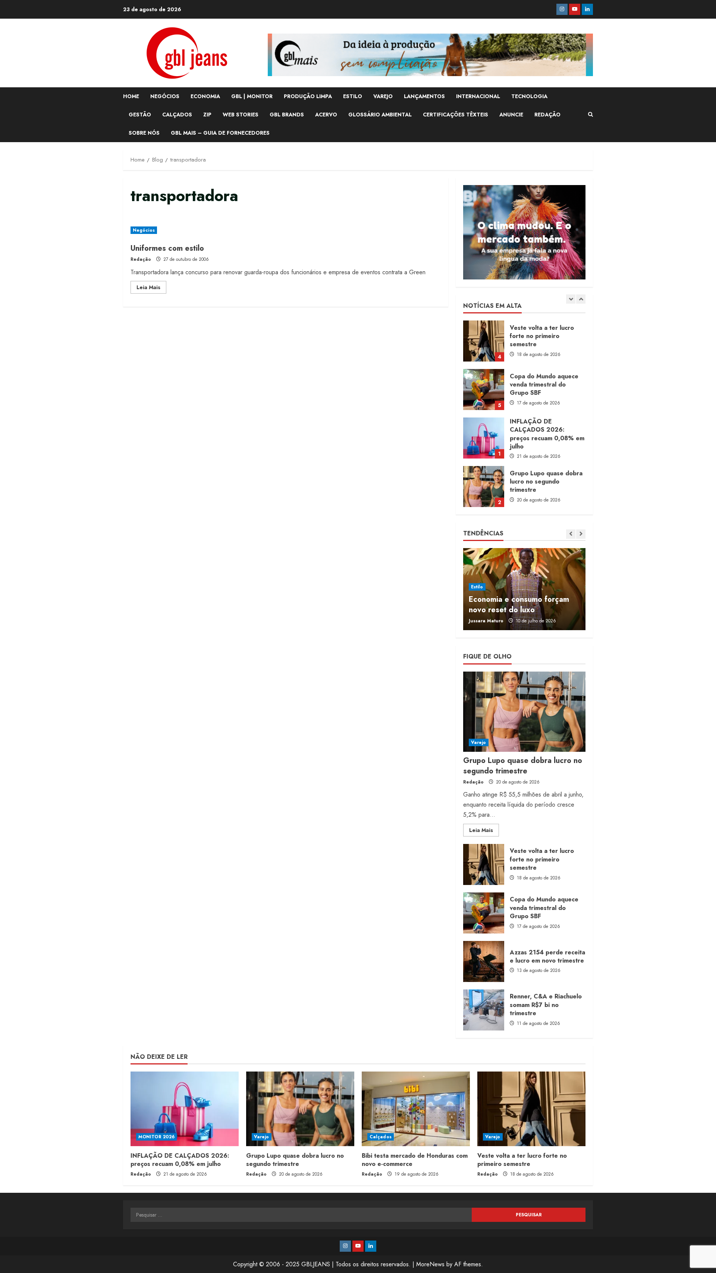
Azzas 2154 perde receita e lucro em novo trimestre (483, 961)
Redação (141, 259)
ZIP (207, 114)
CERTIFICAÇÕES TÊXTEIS (455, 114)
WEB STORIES (240, 114)
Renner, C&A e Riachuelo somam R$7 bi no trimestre (483, 1009)
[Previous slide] (570, 299)
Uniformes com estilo (167, 248)
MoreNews (430, 1264)
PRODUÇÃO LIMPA (308, 96)
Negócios (144, 230)
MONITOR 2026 (156, 1136)
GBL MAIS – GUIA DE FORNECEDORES (220, 133)
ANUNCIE (511, 114)
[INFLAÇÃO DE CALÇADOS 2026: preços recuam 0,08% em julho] (185, 1109)
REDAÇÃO (547, 114)
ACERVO (326, 114)
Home (131, 96)
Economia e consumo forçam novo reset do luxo (519, 604)
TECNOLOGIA (529, 96)
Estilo (477, 587)
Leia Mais (151, 288)
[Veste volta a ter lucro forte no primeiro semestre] (531, 1109)
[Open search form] (590, 114)
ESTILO (352, 96)
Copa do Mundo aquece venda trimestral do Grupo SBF (483, 389)
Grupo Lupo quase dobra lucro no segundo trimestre (483, 486)
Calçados (381, 1136)
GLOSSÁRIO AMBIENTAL (380, 114)
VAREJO (383, 96)
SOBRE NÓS (144, 133)
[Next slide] (580, 299)
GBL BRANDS (287, 114)
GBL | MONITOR (252, 96)
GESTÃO (140, 114)
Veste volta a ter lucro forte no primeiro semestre (483, 341)
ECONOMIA (205, 96)
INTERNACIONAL (478, 96)
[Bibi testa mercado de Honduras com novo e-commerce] (416, 1109)
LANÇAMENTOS (424, 96)
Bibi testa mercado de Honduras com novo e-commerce (415, 1159)
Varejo (478, 742)
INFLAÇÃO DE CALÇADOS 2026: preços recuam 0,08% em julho (483, 438)
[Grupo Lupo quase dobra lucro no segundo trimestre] (524, 712)
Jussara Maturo (486, 620)
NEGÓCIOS (164, 96)
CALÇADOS (177, 114)
